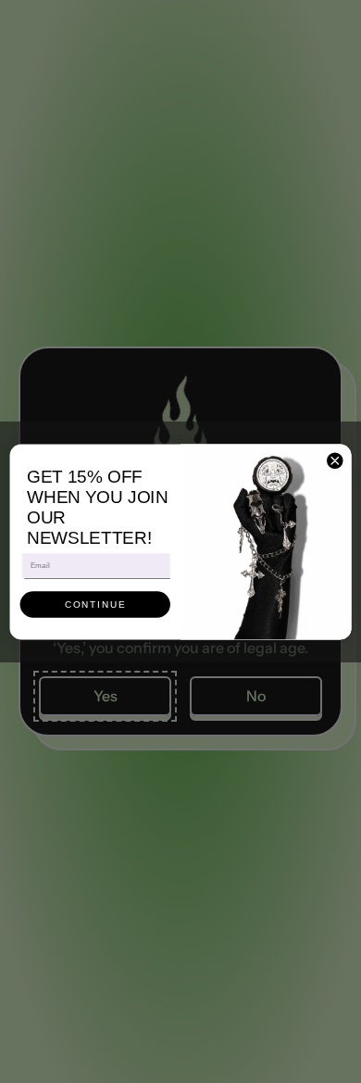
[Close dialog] (335, 460)
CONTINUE (95, 604)
